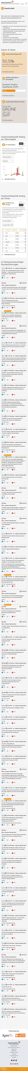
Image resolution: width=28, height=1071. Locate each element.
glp (6, 239)
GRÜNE (7, 242)
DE (21, 4)
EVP (7, 233)
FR (23, 4)
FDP (7, 236)
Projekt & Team (14, 1052)
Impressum (14, 1049)
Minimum (15, 230)
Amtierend (5, 161)
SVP (7, 251)
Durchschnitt (23, 230)
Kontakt (14, 1054)
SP (6, 248)
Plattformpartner (14, 1055)
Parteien (8, 230)
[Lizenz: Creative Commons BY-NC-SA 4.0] (14, 1064)
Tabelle (21, 146)
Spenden (14, 1057)
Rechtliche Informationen (14, 1047)
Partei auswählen (7, 157)
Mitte (7, 245)
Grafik (21, 143)
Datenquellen (14, 1046)
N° (3, 230)
